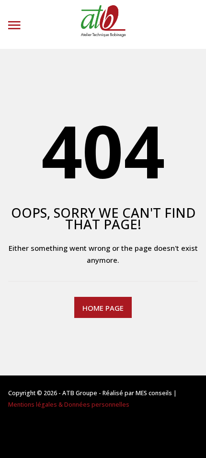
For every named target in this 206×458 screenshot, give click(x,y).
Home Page (103, 308)
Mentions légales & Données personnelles (68, 404)
